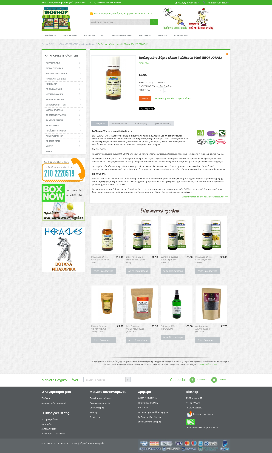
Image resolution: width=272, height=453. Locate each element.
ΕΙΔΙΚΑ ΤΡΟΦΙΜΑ (54, 68)
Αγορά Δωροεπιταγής (100, 403)
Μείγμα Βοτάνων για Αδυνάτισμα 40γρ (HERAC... (99, 329)
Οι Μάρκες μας (97, 407)
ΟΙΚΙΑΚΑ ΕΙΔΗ (53, 141)
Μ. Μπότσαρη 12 (194, 398)
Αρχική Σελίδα (48, 44)
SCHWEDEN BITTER (55, 105)
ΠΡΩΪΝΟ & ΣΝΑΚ (54, 89)
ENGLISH (162, 35)
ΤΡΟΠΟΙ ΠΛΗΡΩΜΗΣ (122, 35)
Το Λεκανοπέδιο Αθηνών (149, 417)
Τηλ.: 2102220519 (194, 407)
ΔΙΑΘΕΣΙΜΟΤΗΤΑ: (147, 86)
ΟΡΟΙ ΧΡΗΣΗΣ (70, 35)
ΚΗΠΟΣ (49, 146)
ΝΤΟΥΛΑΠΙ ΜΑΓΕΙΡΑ (56, 79)
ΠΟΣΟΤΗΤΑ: (144, 89)
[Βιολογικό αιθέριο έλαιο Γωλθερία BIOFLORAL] (113, 78)
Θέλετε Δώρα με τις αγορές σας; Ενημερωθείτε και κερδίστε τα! (122, 13)
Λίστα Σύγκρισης (49, 428)
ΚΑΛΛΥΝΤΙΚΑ (52, 125)
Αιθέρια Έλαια (88, 44)
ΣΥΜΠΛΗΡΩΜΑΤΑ (54, 110)
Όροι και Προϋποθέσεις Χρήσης (153, 412)
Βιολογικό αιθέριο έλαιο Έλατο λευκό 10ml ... (100, 259)
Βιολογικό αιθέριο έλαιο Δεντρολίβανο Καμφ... (135, 259)
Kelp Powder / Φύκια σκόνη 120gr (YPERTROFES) (135, 329)
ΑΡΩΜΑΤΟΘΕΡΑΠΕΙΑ (68, 44)
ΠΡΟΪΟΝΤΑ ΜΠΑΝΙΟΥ (56, 131)
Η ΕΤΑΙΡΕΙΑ (145, 35)
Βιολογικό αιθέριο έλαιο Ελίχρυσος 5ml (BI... (204, 259)
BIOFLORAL (144, 63)
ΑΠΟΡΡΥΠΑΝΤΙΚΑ (54, 136)
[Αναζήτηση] (154, 22)
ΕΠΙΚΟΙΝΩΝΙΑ (181, 35)
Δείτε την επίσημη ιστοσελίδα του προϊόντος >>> (205, 196)
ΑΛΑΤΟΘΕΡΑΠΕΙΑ (54, 120)
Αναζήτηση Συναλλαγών (53, 433)
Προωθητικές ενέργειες (101, 398)
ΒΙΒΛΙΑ (49, 151)
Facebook (202, 379)
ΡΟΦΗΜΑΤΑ (51, 84)
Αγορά (145, 98)
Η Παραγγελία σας (50, 419)
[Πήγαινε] (127, 379)
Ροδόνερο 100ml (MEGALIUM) (168, 327)
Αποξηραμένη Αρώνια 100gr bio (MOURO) (203, 329)
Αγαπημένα (47, 424)
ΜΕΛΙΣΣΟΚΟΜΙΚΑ (54, 94)
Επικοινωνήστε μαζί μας (149, 421)
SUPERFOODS (53, 63)
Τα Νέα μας (95, 417)
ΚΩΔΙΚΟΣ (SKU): (146, 82)
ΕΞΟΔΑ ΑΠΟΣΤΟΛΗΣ (94, 35)
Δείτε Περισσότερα (103, 270)
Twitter (222, 379)
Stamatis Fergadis (96, 443)
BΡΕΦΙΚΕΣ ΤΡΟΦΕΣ (56, 99)
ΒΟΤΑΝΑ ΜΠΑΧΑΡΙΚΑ (56, 73)
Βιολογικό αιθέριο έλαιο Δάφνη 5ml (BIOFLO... (169, 259)
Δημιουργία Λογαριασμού (54, 403)
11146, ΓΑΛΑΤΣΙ (193, 403)
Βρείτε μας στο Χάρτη (203, 414)
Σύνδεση (46, 398)
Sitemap (93, 412)
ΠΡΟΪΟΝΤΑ (50, 35)
